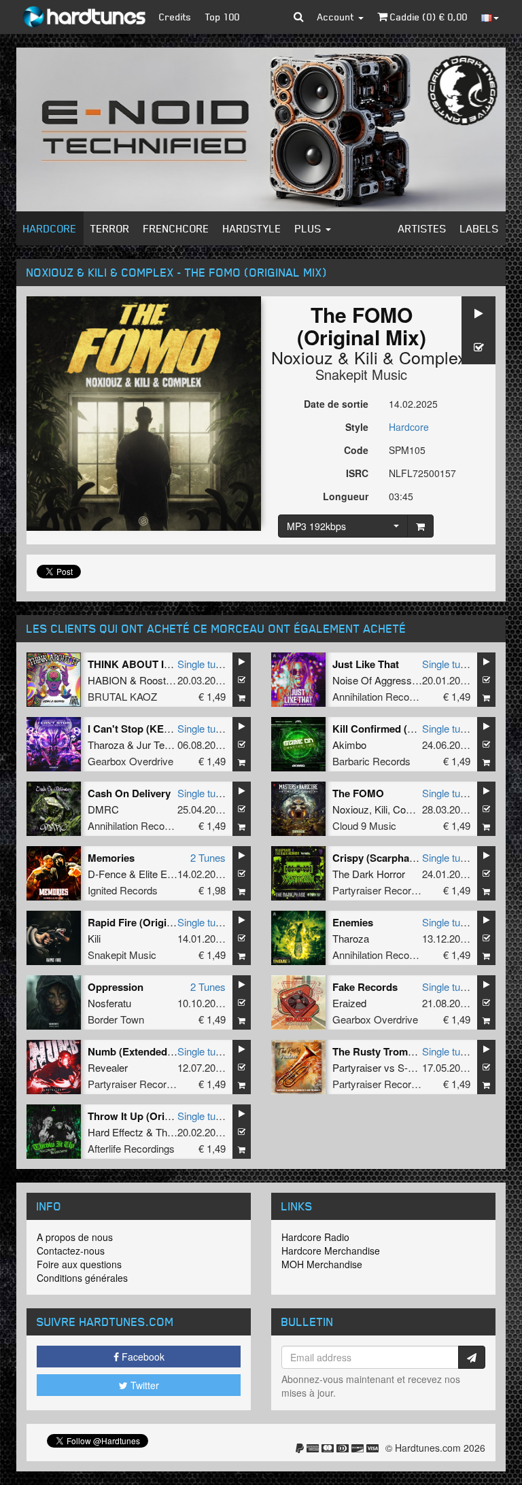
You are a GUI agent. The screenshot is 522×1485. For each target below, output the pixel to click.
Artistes (422, 228)
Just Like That (365, 664)
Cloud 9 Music (364, 825)
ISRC (357, 473)
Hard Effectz (115, 1132)
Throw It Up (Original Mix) (149, 1115)
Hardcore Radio (315, 1237)
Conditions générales (82, 1278)
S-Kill (409, 1067)
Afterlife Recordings (131, 1148)
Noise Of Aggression (378, 680)
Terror (110, 228)
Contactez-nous (71, 1250)
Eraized (349, 1003)
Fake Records (365, 986)
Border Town (116, 1019)
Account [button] (337, 16)
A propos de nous (75, 1237)
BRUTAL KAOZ (122, 696)
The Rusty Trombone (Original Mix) (415, 1051)
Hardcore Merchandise (330, 1250)
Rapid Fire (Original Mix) (146, 922)
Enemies (352, 922)
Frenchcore (176, 228)
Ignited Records (123, 890)
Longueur (345, 496)
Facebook (141, 1356)
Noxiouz (302, 357)
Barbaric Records (371, 761)
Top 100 (222, 16)
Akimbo (349, 744)
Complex (432, 357)
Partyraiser (356, 1067)
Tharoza (106, 744)
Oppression (115, 986)
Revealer (108, 1067)
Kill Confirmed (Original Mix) (400, 728)
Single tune (201, 664)
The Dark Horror (368, 874)
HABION (107, 680)
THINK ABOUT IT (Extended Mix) (166, 664)
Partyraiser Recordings (383, 890)
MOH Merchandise (321, 1264)
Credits (175, 16)
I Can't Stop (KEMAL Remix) (155, 728)
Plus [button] (309, 228)
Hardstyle (252, 228)
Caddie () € (427, 16)
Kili (366, 357)
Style (356, 427)
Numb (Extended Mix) (139, 1051)
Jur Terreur (161, 744)
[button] (299, 17)
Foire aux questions (79, 1264)
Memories (111, 857)
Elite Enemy (165, 874)
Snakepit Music (361, 374)
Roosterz (159, 680)
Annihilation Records (377, 696)
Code (356, 450)
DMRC (103, 809)
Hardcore (50, 228)
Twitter (143, 1385)
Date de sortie (336, 403)
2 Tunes (208, 857)
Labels (479, 228)
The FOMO (358, 793)
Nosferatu (109, 1003)
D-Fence (107, 874)
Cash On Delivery (129, 793)
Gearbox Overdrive (130, 761)
